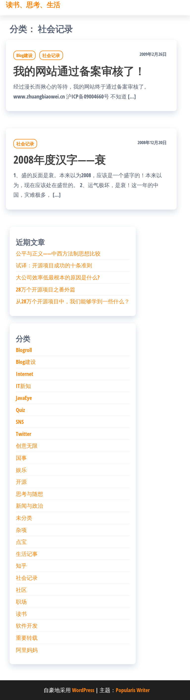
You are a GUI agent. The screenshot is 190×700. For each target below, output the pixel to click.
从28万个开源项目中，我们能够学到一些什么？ (73, 301)
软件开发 (27, 625)
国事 (21, 457)
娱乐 (21, 469)
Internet (24, 373)
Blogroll (24, 349)
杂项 (21, 529)
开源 (21, 481)
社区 (21, 589)
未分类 (24, 517)
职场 (21, 601)
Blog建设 (24, 55)
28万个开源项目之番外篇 (45, 289)
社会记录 (51, 55)
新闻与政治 (29, 505)
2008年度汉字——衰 (59, 159)
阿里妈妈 (27, 649)
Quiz (20, 409)
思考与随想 (29, 493)
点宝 (21, 541)
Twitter (23, 433)
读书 (21, 613)
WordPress (83, 690)
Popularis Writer (133, 690)
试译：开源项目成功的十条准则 (54, 265)
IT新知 (23, 385)
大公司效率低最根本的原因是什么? (57, 277)
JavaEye (24, 397)
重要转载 (27, 637)
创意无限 (27, 445)
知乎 (21, 565)
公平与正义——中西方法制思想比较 (58, 253)
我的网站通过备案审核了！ (79, 70)
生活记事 (27, 553)
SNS (20, 421)
